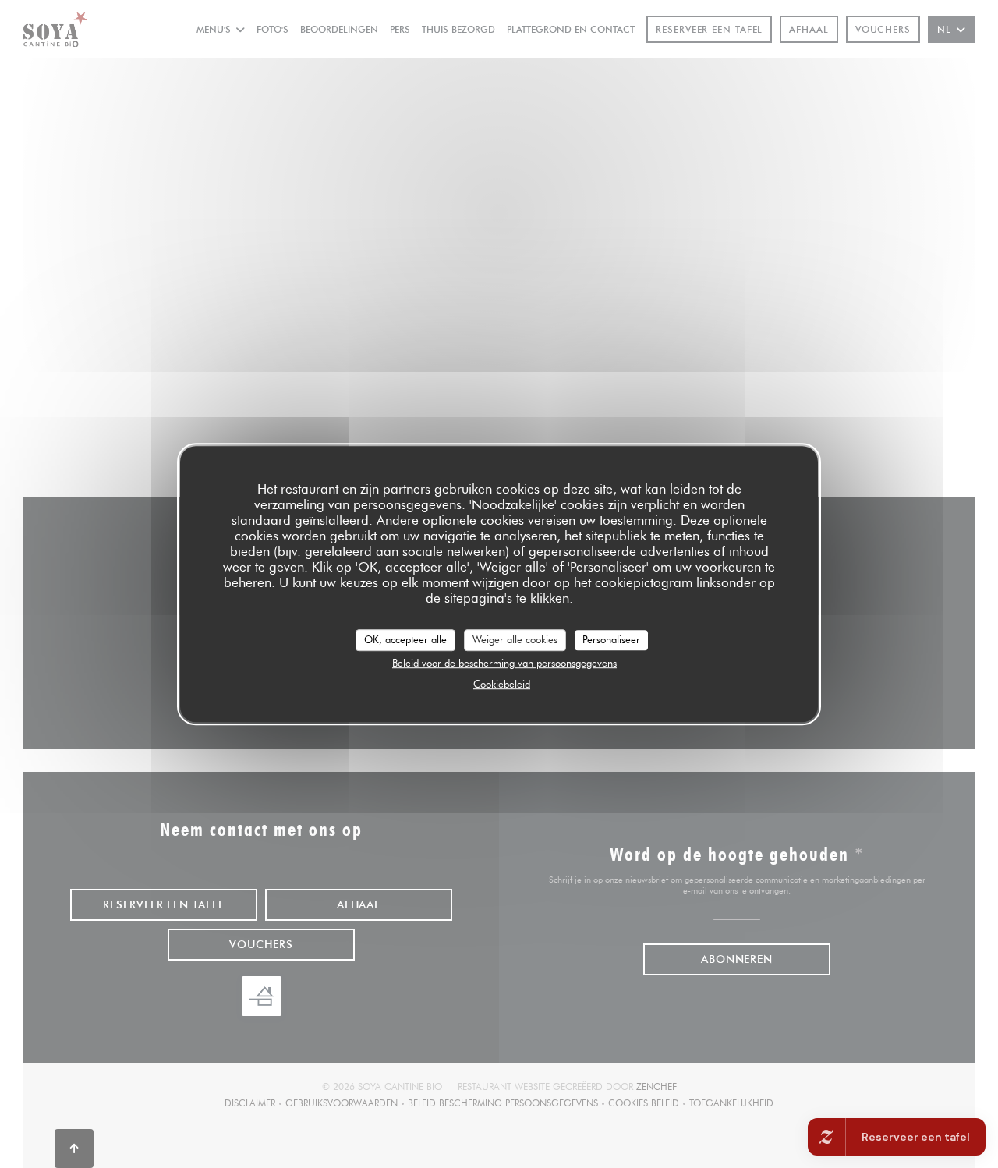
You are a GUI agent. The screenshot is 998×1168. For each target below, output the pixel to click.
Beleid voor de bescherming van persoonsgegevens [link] (504, 663)
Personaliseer (611, 639)
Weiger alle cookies (514, 639)
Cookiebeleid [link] (501, 684)
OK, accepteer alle (405, 639)
